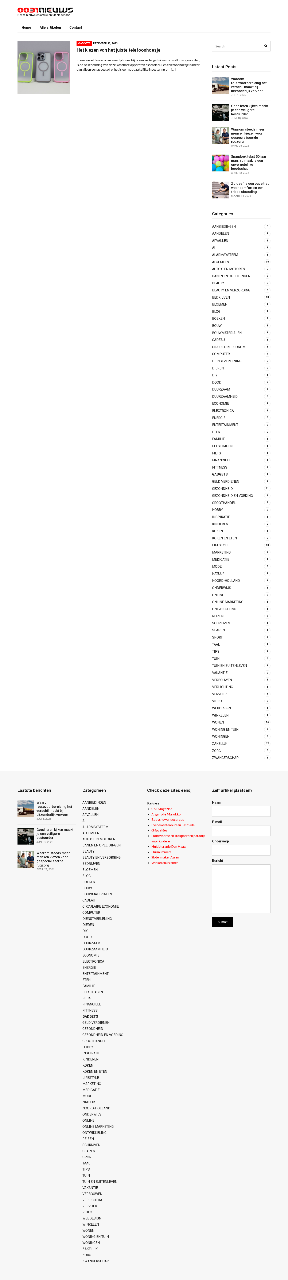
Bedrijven (221, 297)
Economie (220, 404)
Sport (217, 637)
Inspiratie (221, 517)
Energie (218, 418)
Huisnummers (161, 852)
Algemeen (220, 262)
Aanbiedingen (224, 227)
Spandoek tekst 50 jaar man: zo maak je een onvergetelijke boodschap (248, 163)
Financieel (221, 460)
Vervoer (219, 694)
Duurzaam (221, 389)
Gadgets (84, 43)
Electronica (223, 411)
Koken (217, 531)
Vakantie (219, 673)
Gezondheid (222, 489)
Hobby (217, 510)
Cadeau (218, 340)
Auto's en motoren (228, 269)
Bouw (217, 326)
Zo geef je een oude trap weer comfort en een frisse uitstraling (250, 188)
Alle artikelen (50, 28)
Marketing (221, 552)
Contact (75, 28)
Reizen (217, 616)
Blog (216, 312)
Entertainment (225, 425)
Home (26, 28)
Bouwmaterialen (227, 333)
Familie (218, 439)
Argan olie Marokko (166, 814)
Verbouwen (222, 680)
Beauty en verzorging (231, 290)
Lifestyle (220, 545)
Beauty (218, 283)
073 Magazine (161, 809)
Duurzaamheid (225, 397)
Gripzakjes (159, 830)
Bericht (217, 861)
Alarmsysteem (225, 255)
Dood (216, 382)
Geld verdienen (225, 482)
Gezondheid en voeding (232, 496)
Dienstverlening (226, 361)
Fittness (219, 467)
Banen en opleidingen (231, 276)
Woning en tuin (225, 730)
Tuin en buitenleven (229, 666)
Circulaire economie (230, 347)
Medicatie (220, 560)
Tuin (215, 659)
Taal (216, 645)
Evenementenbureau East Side (173, 825)
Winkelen (220, 715)
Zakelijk (219, 744)
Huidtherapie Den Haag (168, 846)
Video (217, 701)
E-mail (217, 822)
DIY (214, 375)
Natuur (218, 574)
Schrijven (221, 623)
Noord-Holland (226, 581)
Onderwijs (221, 588)
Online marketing (227, 602)
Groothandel (224, 503)
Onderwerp (220, 841)
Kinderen (220, 524)
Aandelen (220, 234)
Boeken (218, 319)
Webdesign (221, 708)
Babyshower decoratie (167, 819)
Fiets (216, 453)
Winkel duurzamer (164, 863)
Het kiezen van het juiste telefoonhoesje (118, 50)
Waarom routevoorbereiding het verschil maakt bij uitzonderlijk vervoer (249, 85)
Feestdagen (222, 446)
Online (218, 595)
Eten (216, 432)
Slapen (218, 630)
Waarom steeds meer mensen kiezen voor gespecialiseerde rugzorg (247, 135)
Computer (221, 354)
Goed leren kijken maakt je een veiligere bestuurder (249, 110)
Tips (215, 651)
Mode (217, 567)
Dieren (218, 368)
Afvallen (220, 241)
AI (213, 248)
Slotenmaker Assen (165, 857)
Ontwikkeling (224, 609)
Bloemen (219, 304)
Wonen (218, 722)
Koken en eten (224, 538)
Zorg (216, 751)
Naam (216, 802)
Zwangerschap (225, 758)
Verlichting (222, 687)
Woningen (220, 736)
